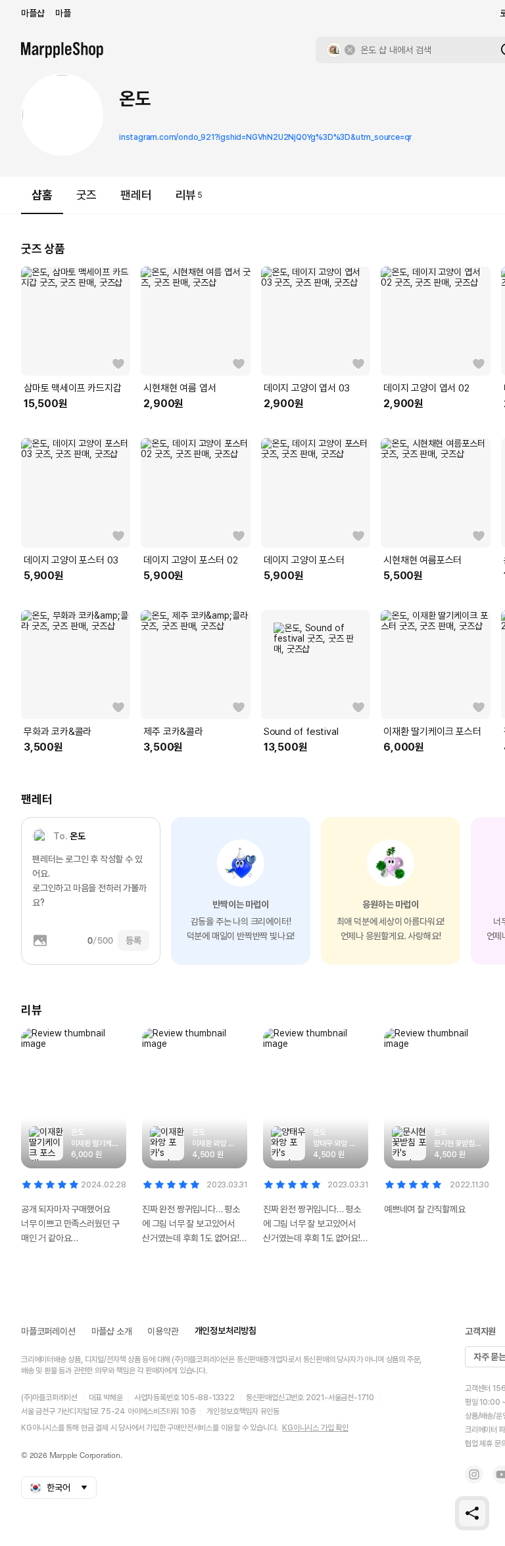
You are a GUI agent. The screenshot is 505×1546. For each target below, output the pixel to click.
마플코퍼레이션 (48, 1331)
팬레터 (135, 195)
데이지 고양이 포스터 (304, 560)
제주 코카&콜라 (173, 732)
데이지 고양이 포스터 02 (190, 560)
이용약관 (162, 1331)
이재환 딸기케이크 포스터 (432, 732)
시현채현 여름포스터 (422, 560)
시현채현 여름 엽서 (179, 388)
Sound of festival (301, 732)
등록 (133, 940)
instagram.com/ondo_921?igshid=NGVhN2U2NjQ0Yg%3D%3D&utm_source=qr (265, 137)
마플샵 (32, 13)
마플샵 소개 (111, 1331)
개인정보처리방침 (225, 1330)
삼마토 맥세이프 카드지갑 (72, 388)
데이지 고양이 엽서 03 (307, 388)
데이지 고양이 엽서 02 (426, 388)
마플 (63, 13)
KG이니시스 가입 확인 (315, 1427)
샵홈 (42, 195)
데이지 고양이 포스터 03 (71, 560)
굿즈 (86, 195)
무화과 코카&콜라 (57, 732)
